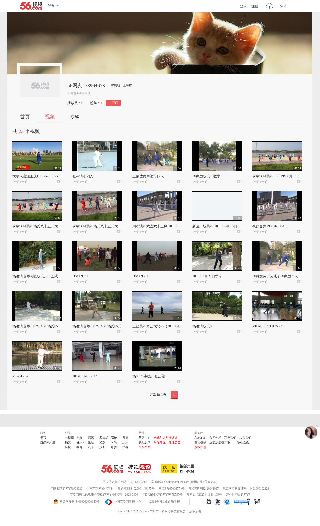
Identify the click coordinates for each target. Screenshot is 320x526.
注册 (255, 6)
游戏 (103, 442)
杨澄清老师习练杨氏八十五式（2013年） (44, 276)
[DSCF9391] (157, 243)
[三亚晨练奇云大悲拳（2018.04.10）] (157, 293)
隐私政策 (243, 442)
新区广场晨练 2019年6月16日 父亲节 (220, 226)
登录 (243, 6)
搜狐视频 (142, 468)
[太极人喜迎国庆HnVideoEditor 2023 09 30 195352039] (37, 143)
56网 (112, 469)
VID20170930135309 (267, 326)
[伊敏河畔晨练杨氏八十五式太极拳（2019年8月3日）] (37, 193)
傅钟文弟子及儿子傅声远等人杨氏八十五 (284, 276)
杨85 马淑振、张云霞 (148, 376)
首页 (25, 116)
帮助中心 (145, 437)
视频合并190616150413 (270, 226)
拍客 (125, 447)
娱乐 (125, 442)
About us (200, 437)
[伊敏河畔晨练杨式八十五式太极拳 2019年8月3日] (97, 193)
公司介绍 (216, 437)
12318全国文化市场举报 (164, 501)
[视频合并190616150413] (277, 193)
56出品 (104, 437)
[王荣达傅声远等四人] (157, 143)
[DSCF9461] (97, 243)
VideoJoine (20, 376)
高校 (114, 437)
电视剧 (69, 437)
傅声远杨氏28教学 (206, 176)
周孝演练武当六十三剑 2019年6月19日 (161, 226)
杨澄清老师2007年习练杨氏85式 (97, 326)
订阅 (115, 102)
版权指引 (200, 447)
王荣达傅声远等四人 (148, 176)
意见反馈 (145, 442)
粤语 (125, 437)
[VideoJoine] (37, 343)
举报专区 (160, 442)
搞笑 (68, 442)
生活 (91, 442)
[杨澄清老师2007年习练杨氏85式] (97, 293)
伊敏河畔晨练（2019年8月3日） (277, 176)
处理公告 (175, 442)
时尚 (114, 442)
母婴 (114, 447)
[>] (270, 6)
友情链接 (200, 442)
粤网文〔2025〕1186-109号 (204, 494)
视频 (50, 116)
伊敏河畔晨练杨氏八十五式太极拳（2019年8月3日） (52, 226)
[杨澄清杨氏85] (217, 293)
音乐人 (81, 442)
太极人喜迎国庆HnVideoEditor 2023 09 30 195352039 (52, 176)
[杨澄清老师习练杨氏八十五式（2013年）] (37, 243)
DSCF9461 (80, 276)
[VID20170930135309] (277, 293)
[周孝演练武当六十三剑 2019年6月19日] (157, 193)
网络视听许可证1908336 (66, 488)
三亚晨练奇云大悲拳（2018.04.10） (159, 326)
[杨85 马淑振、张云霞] (157, 343)
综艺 (91, 437)
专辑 (75, 116)
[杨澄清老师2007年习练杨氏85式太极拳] (37, 293)
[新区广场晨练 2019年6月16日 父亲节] (217, 193)
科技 (68, 447)
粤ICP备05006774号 (171, 488)
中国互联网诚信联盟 (100, 488)
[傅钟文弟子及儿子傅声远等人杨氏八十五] (277, 243)
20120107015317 (84, 376)
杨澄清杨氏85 (203, 326)
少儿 (103, 447)
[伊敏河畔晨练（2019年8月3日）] (277, 143)
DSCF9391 (140, 276)
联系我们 (230, 437)
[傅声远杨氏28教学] (217, 143)
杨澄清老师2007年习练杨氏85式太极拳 (42, 326)
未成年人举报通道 (166, 437)
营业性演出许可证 (238, 494)
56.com (31, 7)
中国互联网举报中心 (127, 501)
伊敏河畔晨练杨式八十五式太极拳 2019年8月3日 (109, 226)
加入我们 (246, 437)
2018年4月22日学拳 (207, 276)
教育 (79, 447)
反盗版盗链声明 (220, 442)
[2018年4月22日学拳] (217, 243)
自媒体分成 (47, 442)
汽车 (91, 447)
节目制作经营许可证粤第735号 (162, 494)
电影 (79, 437)
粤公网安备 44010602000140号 (80, 501)
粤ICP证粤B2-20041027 (203, 488)
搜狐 (178, 468)
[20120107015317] (97, 343)
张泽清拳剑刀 (83, 176)
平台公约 (145, 447)
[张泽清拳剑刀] (97, 143)
